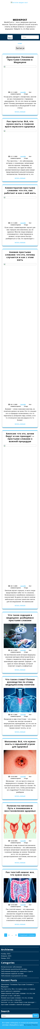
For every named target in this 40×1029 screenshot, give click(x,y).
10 (16, 935)
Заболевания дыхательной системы (14, 969)
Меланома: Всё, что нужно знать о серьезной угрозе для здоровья (20, 744)
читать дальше (20, 111)
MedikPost (20, 19)
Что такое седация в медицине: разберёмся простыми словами (20, 618)
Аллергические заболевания (11, 967)
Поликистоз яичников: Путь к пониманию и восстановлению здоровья (20, 808)
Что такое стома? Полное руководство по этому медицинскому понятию (20, 682)
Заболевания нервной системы (12, 973)
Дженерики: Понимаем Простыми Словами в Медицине (20, 60)
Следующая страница (27, 935)
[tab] (10, 37)
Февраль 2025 (6, 956)
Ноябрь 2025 (5, 954)
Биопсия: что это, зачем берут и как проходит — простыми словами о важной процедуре (20, 437)
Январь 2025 (5, 958)
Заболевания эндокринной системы (14, 976)
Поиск (37, 37)
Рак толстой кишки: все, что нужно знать (20, 873)
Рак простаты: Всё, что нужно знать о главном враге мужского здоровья (20, 124)
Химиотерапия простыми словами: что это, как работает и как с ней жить (20, 190)
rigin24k (23, 92)
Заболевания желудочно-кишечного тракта (17, 971)
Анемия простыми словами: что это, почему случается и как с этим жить (20, 256)
